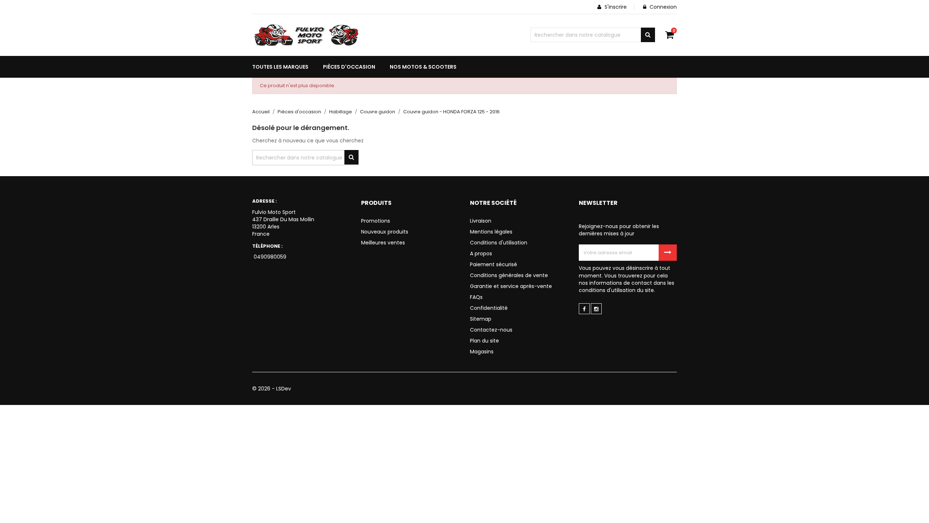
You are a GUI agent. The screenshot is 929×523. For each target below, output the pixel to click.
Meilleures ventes (383, 242)
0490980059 (269, 256)
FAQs (476, 297)
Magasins (482, 351)
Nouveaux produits (384, 231)
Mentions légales (491, 231)
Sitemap (480, 319)
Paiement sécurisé (493, 264)
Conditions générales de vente (509, 275)
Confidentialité (489, 308)
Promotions (375, 220)
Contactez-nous (491, 329)
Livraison (480, 220)
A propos (481, 253)
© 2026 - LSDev (271, 388)
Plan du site (484, 340)
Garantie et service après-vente (511, 286)
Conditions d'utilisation (498, 242)
